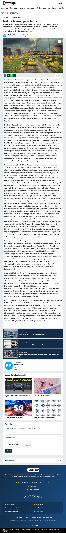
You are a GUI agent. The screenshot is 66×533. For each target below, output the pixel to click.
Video (26, 517)
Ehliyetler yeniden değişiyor (42, 395)
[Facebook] (25, 496)
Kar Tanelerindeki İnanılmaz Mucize (44, 417)
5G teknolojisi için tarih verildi (14, 417)
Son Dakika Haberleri (12, 511)
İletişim (39, 517)
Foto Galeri (19, 517)
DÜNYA (22, 8)
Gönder (8, 451)
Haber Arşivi (39, 511)
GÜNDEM (4, 8)
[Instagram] (31, 496)
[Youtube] (37, 496)
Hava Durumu (10, 504)
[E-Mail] (15, 368)
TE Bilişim (37, 525)
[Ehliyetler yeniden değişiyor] (47, 386)
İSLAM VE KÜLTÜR (58, 8)
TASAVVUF (46, 8)
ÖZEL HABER (14, 8)
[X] (28, 496)
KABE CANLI (14, 13)
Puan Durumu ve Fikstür (13, 508)
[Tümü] (60, 461)
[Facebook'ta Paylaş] (5, 75)
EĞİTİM (38, 8)
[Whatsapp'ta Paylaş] (11, 75)
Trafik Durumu (39, 504)
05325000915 (34, 486)
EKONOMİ (30, 8)
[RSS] (40, 496)
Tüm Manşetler (40, 508)
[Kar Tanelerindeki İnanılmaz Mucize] (47, 408)
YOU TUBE (4, 13)
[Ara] (59, 3)
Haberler (6, 18)
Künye (43, 517)
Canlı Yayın (49, 517)
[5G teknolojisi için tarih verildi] (18, 408)
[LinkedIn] (34, 496)
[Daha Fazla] (14, 75)
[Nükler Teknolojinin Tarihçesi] (33, 55)
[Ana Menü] (61, 3)
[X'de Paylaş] (8, 75)
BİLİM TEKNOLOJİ (16, 18)
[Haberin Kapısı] (9, 3)
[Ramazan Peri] (9, 365)
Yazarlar (34, 517)
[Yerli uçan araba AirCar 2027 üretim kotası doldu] (18, 386)
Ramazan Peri (18, 364)
